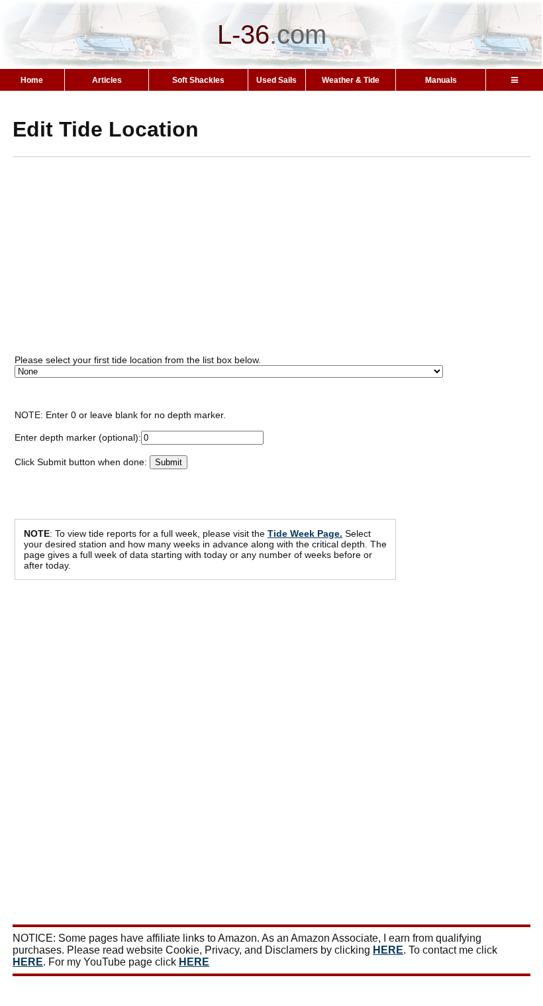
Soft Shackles (198, 80)
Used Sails (276, 80)
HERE (388, 950)
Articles (107, 80)
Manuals (441, 80)
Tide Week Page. (305, 533)
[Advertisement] (278, 260)
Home (32, 80)
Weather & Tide (350, 80)
